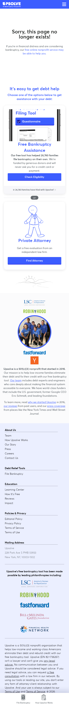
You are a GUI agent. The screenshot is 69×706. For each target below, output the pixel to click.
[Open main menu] (64, 4)
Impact (9, 503)
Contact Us (11, 458)
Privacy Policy (13, 523)
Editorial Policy (13, 518)
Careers (9, 453)
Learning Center (14, 489)
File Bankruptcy (14, 473)
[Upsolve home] (12, 3)
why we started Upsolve (42, 402)
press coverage (56, 406)
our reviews (10, 406)
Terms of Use (12, 532)
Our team (16, 380)
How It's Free (12, 494)
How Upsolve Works (16, 440)
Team (8, 435)
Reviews (9, 498)
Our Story (10, 444)
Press (8, 449)
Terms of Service (14, 527)
